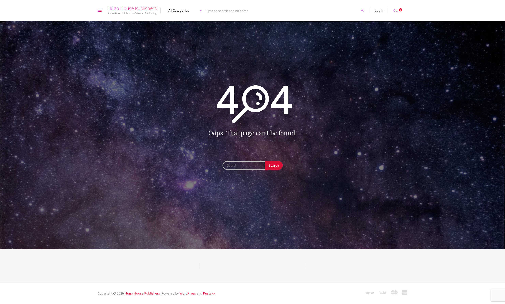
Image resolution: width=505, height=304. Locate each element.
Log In (379, 10)
